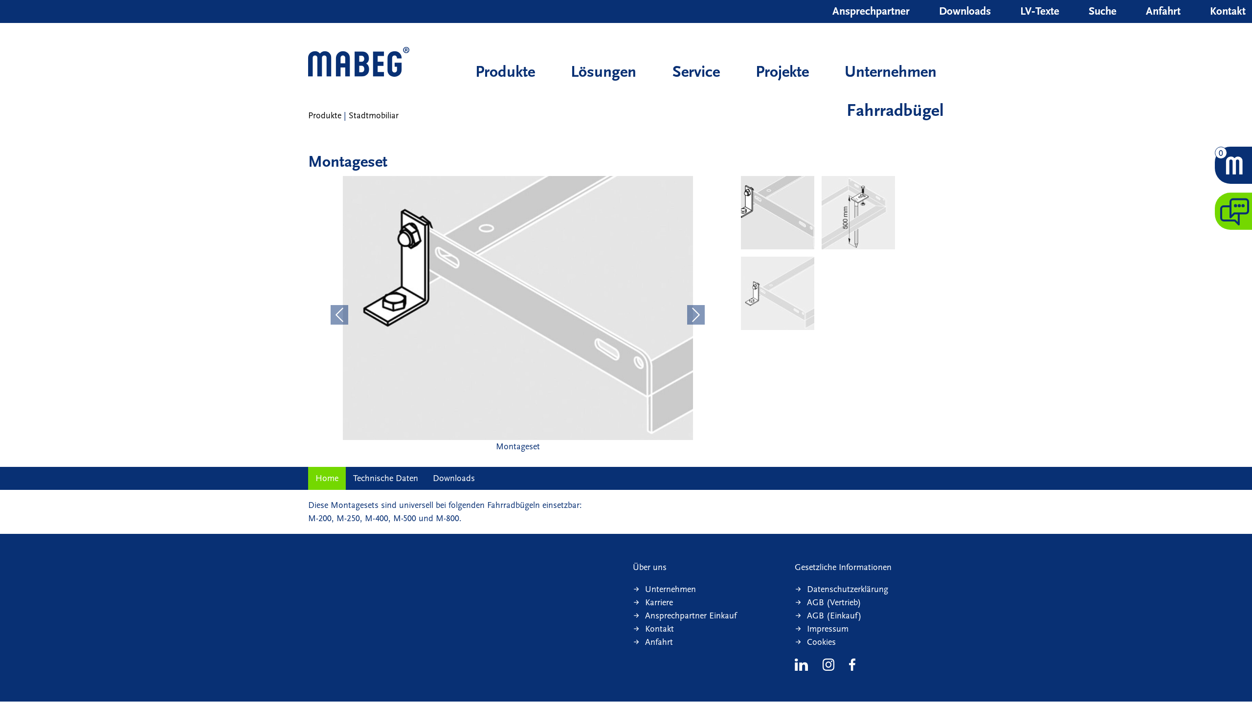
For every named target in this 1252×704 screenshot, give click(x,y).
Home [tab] (326, 478)
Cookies (821, 642)
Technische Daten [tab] (385, 478)
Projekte (782, 71)
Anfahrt (1163, 11)
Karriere (659, 602)
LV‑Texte (1039, 11)
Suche (1103, 11)
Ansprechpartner (871, 11)
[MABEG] (358, 63)
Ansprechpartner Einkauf (691, 616)
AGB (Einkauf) (834, 616)
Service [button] (696, 71)
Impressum (828, 629)
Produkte (505, 71)
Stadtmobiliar (374, 115)
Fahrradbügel (895, 110)
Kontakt (1228, 11)
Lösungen (603, 71)
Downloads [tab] (454, 478)
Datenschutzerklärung (847, 589)
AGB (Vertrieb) (834, 602)
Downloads (965, 11)
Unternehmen (891, 71)
